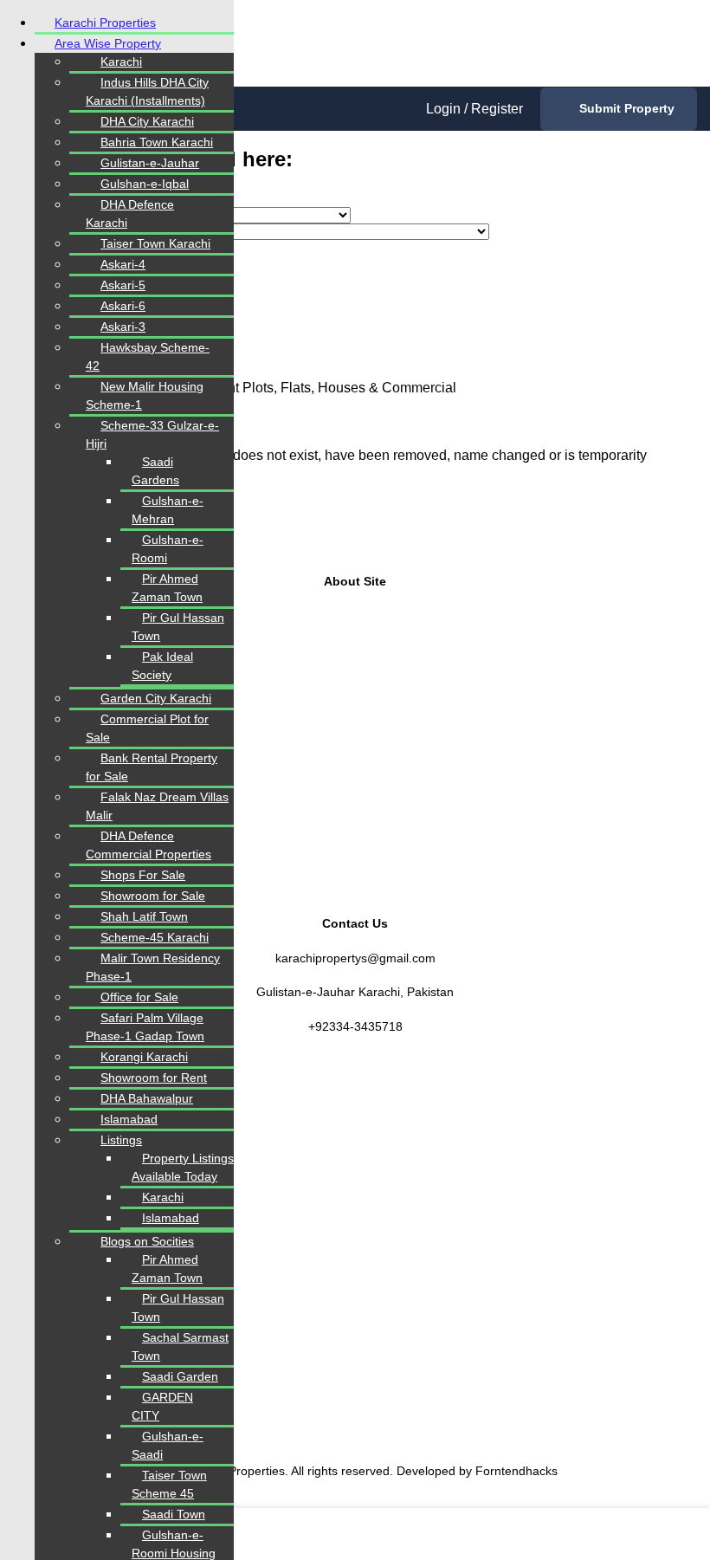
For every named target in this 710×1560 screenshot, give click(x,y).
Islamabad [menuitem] (129, 1119)
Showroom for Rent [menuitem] (153, 1077)
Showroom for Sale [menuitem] (152, 896)
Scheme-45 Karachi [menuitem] (154, 937)
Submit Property (626, 108)
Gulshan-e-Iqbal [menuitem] (144, 184)
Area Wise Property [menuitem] (108, 43)
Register (497, 108)
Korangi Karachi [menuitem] (144, 1057)
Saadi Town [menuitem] (173, 1514)
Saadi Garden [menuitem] (180, 1376)
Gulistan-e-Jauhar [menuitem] (149, 163)
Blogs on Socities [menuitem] (147, 1241)
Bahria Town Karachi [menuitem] (156, 142)
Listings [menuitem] (121, 1140)
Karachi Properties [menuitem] (105, 22)
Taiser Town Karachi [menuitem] (155, 243)
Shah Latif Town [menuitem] (144, 916)
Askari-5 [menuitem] (122, 285)
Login (445, 108)
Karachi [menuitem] (121, 61)
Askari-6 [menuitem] (122, 306)
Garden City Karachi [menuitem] (155, 698)
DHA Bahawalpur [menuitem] (146, 1098)
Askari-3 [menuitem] (122, 326)
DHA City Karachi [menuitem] (147, 121)
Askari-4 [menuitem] (122, 264)
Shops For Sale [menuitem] (142, 875)
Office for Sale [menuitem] (139, 997)
